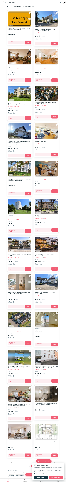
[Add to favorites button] (30, 13)
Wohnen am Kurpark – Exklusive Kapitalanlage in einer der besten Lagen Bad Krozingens (19, 293)
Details (28, 42)
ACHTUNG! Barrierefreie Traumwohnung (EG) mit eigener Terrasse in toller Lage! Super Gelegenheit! (19, 405)
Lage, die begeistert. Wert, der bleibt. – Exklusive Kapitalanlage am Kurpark (44, 255)
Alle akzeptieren (56, 477)
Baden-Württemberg (20, 475)
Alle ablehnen (41, 477)
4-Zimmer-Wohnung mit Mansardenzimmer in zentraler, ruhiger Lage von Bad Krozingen (19, 29)
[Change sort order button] (5, 2)
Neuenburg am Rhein (29, 472)
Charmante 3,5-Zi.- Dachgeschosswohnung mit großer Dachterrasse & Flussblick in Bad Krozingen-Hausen (45, 66)
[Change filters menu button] (60, 2)
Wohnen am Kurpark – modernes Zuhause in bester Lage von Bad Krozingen (19, 255)
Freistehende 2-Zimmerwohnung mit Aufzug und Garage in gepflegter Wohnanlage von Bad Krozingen (19, 66)
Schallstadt (11, 472)
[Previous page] (29, 466)
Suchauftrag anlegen (45, 461)
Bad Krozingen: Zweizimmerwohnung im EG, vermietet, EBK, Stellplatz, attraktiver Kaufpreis (46, 30)
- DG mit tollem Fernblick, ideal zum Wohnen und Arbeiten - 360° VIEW (44, 331)
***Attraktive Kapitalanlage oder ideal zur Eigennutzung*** (46, 178)
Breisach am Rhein (19, 472)
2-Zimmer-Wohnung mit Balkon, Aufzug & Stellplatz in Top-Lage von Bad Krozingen (45, 103)
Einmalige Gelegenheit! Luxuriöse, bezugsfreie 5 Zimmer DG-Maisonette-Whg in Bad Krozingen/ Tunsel (19, 367)
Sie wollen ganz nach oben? (40, 141)
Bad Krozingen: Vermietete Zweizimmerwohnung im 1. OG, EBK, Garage (45, 293)
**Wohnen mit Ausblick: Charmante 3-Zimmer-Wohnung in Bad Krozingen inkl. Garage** (19, 142)
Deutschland (11, 475)
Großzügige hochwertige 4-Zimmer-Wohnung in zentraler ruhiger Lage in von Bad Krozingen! (19, 180)
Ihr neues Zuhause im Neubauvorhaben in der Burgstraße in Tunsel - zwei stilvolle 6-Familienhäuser (19, 329)
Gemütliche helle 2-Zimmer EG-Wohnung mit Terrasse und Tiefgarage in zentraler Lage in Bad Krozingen (19, 104)
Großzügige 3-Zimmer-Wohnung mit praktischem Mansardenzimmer (44, 216)
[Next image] (29, 19)
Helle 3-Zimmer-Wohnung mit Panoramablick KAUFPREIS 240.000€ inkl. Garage (19, 217)
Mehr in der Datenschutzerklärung (41, 473)
